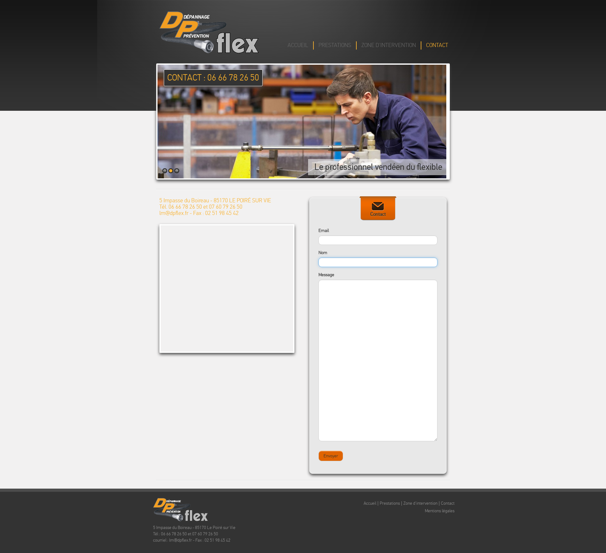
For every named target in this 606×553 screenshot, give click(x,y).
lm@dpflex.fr (173, 213)
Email (323, 230)
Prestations (334, 45)
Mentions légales (439, 511)
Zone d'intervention (388, 45)
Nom (322, 252)
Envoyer (331, 456)
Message (326, 274)
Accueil (298, 45)
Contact (437, 45)
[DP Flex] (209, 32)
